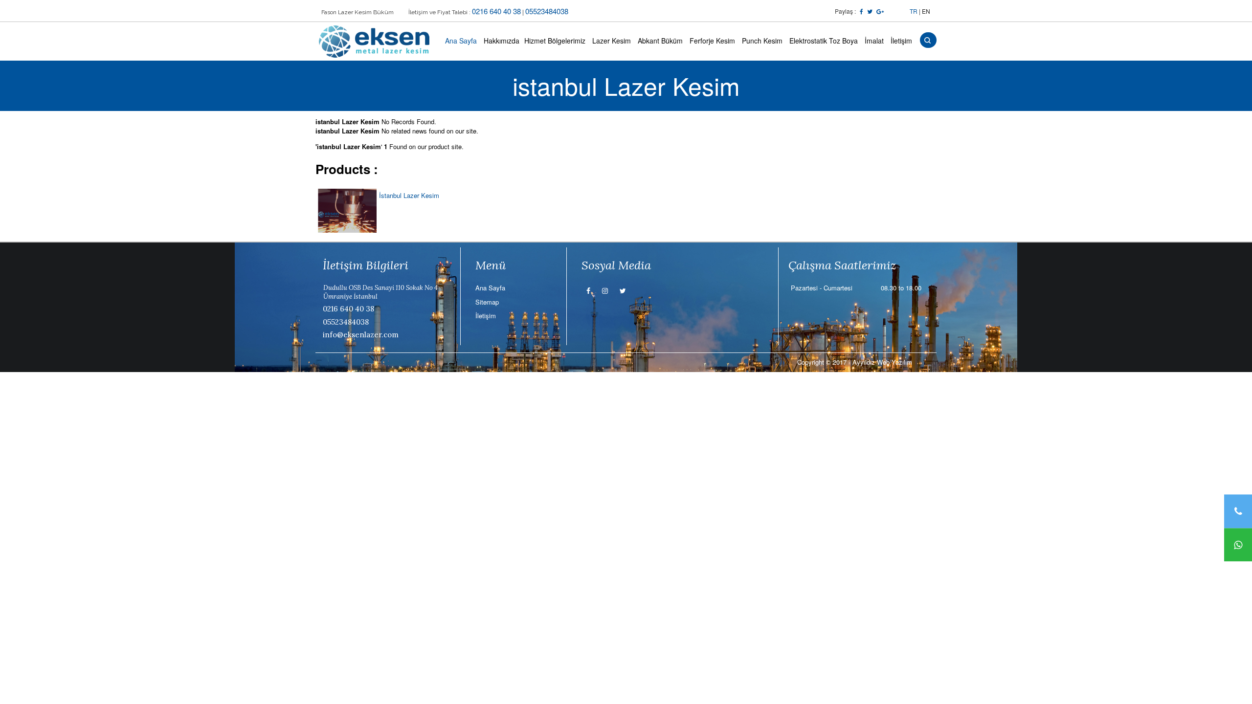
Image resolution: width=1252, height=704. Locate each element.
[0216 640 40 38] (1238, 511)
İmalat (874, 40)
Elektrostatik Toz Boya (823, 40)
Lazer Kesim (611, 40)
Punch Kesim (762, 40)
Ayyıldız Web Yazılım (882, 362)
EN (926, 11)
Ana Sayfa (461, 40)
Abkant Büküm (660, 40)
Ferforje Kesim (712, 40)
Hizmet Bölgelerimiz (554, 40)
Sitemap (487, 302)
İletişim (901, 40)
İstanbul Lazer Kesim (409, 195)
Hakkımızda (501, 40)
